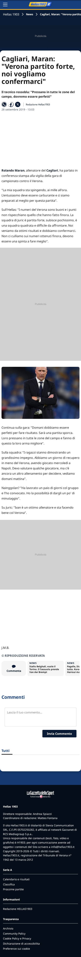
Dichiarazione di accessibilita (21, 943)
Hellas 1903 (11, 14)
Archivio (8, 928)
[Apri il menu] (5, 4)
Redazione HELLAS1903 (17, 909)
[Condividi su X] (17, 104)
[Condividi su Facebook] (11, 104)
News (29, 14)
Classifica (9, 884)
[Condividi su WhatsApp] (4, 104)
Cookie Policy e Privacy (17, 938)
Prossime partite (13, 889)
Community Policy (14, 933)
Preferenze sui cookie (16, 948)
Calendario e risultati (16, 879)
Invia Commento (59, 734)
